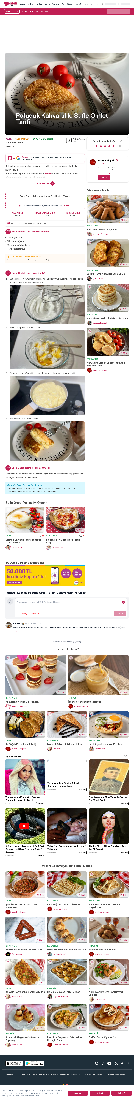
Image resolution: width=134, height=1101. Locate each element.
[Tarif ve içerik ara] (101, 4)
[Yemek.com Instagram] (96, 1063)
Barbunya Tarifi (42, 11)
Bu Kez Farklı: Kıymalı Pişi (102, 1037)
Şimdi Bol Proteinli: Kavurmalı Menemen (21, 906)
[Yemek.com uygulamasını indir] (14, 1063)
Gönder (120, 613)
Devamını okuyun (105, 173)
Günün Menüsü (52, 4)
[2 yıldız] (101, 146)
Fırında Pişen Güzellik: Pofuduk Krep (63, 541)
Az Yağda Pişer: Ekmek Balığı (21, 744)
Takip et (104, 177)
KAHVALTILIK (11, 536)
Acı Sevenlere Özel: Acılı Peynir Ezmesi (106, 993)
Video (39, 4)
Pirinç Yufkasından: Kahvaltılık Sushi (66, 949)
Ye (63, 4)
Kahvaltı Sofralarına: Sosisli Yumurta (25, 992)
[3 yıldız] (105, 146)
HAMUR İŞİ (93, 946)
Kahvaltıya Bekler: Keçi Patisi (102, 229)
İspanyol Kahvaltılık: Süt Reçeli (84, 701)
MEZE (91, 988)
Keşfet (78, 4)
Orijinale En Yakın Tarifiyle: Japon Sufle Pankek (23, 541)
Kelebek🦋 (18, 623)
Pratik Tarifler (11, 11)
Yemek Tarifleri (27, 4)
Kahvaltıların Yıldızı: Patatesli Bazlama (107, 318)
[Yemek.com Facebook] (122, 1063)
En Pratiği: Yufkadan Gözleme (63, 904)
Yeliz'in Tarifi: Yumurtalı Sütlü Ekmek (106, 274)
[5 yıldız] (113, 146)
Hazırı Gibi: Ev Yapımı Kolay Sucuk (23, 949)
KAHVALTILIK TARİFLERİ (43, 139)
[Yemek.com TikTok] (103, 1063)
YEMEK (8, 139)
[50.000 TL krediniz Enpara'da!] (45, 575)
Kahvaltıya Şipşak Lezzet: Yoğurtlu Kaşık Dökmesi (106, 364)
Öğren (69, 4)
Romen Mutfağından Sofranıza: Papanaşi (22, 1039)
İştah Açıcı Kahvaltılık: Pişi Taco (106, 744)
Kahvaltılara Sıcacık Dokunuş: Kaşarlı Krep (105, 906)
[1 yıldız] (97, 146)
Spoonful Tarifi (27, 11)
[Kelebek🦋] (8, 625)
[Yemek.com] (10, 4)
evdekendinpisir (106, 160)
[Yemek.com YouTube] (109, 1063)
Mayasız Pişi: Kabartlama (102, 949)
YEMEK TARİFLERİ (22, 139)
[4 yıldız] (109, 146)
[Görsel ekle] (123, 602)
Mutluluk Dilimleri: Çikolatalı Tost (65, 744)
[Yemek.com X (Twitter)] (116, 1063)
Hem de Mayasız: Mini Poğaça (63, 992)
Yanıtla (15, 631)
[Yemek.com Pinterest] (128, 1063)
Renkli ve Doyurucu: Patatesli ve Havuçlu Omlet (64, 1039)
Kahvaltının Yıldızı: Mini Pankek (22, 701)
